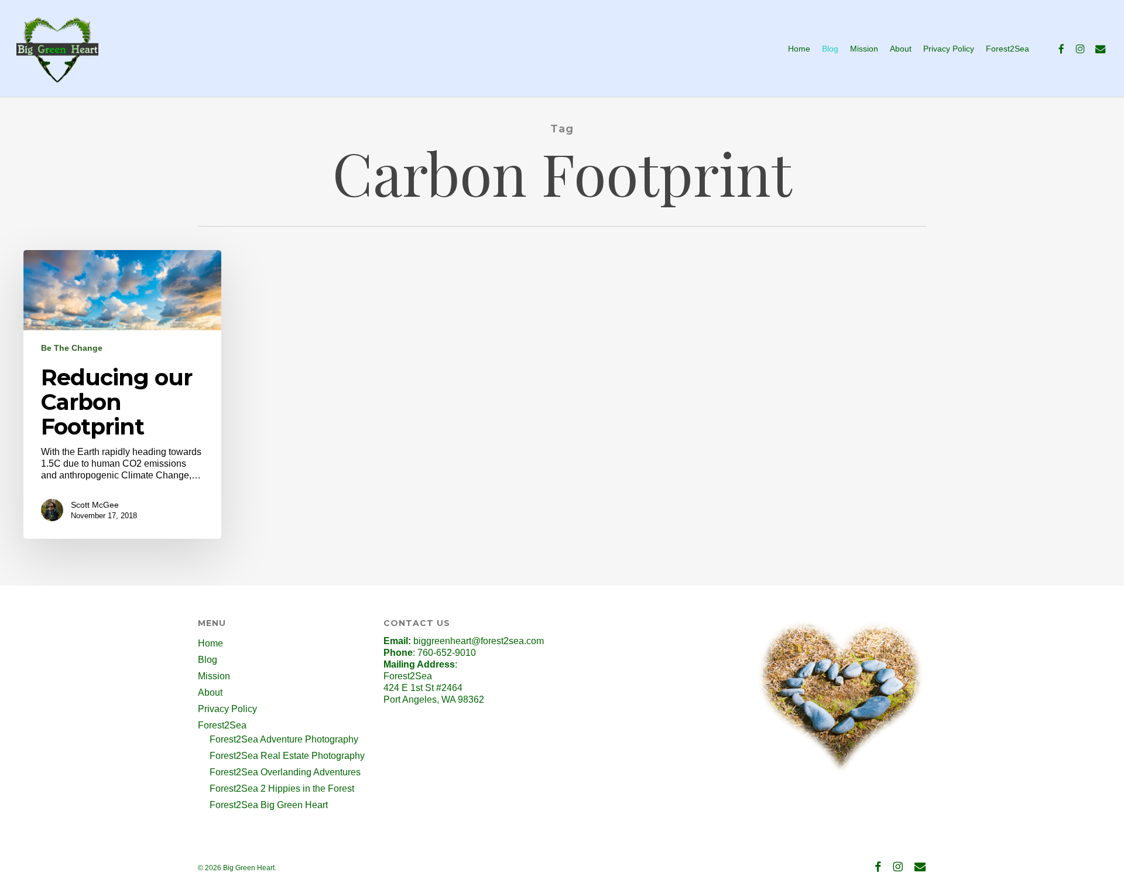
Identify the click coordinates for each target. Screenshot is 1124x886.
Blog (207, 660)
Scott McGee (95, 504)
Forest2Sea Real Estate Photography (287, 756)
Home (210, 643)
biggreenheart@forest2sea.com (478, 641)
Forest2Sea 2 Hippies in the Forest (282, 788)
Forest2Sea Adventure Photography (284, 739)
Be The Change (71, 348)
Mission (214, 676)
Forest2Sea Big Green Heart (269, 805)
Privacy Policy (227, 709)
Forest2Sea (222, 725)
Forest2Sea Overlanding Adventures (285, 772)
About (210, 692)
